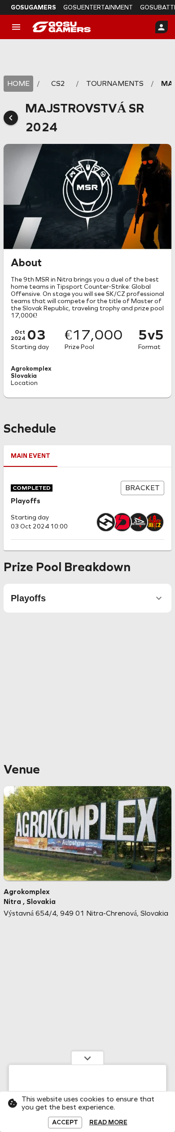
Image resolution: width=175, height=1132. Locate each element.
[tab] (30, 456)
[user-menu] (161, 27)
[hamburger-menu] (16, 27)
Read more (108, 1122)
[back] (11, 118)
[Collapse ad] (87, 1058)
